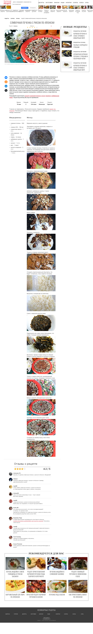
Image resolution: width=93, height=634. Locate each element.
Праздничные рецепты (3, 11)
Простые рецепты (52, 11)
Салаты (75, 2)
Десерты (41, 2)
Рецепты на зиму (40, 11)
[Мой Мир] (6, 86)
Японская (42, 104)
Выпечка (8, 614)
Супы (86, 2)
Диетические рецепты (90, 11)
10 (51, 26)
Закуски (56, 2)
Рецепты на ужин (84, 11)
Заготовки (49, 2)
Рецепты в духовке (34, 11)
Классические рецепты (59, 11)
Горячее (16, 614)
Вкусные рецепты (21, 11)
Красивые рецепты (71, 11)
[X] (6, 90)
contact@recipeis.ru (46, 618)
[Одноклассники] (6, 81)
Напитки (68, 2)
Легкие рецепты (65, 11)
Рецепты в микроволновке (15, 11)
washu (16, 26)
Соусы (81, 2)
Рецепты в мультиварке (9, 11)
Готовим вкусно (46, 610)
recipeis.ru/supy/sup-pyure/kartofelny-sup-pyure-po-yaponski (28, 521)
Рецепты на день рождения (46, 11)
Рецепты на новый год (77, 11)
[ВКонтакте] (6, 77)
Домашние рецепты (28, 11)
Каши (62, 2)
